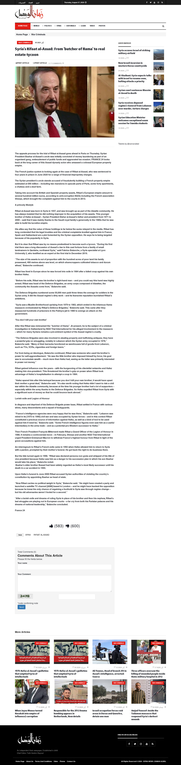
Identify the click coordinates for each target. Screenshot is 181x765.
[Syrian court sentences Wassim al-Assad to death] (158, 99)
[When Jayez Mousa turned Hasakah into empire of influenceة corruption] (32, 703)
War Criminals (38, 34)
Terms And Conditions (43, 761)
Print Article (23, 63)
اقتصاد (30, 3)
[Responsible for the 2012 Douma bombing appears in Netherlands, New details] (71, 703)
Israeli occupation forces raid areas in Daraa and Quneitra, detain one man (107, 714)
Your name (22, 563)
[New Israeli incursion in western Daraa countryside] (158, 71)
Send (21, 607)
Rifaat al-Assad (41, 534)
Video (92, 26)
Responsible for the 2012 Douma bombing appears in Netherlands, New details (70, 714)
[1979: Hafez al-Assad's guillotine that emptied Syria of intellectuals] (32, 663)
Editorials (71, 26)
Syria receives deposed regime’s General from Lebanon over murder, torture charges (134, 106)
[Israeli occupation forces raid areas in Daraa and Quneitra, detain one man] (109, 703)
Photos (102, 26)
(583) (58, 525)
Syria (59, 26)
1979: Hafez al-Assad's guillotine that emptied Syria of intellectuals (31, 674)
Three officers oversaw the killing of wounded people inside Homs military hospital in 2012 (148, 674)
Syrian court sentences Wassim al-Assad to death (134, 92)
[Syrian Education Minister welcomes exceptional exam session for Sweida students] (158, 126)
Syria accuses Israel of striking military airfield (134, 52)
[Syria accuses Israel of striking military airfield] (158, 59)
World (36, 26)
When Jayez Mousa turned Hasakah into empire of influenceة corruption (28, 714)
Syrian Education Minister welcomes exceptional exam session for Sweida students (133, 121)
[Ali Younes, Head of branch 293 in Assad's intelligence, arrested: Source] (109, 663)
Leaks (83, 26)
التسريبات (22, 3)
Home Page (22, 26)
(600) (74, 525)
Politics (48, 26)
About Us (29, 761)
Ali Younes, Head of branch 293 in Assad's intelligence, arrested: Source (109, 674)
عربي (37, 3)
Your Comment (24, 574)
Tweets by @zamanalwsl (128, 143)
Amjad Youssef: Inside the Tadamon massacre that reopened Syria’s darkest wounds (144, 715)
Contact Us (71, 761)
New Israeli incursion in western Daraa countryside (132, 65)
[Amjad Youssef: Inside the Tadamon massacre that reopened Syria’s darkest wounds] (148, 703)
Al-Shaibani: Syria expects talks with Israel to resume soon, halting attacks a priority (134, 79)
